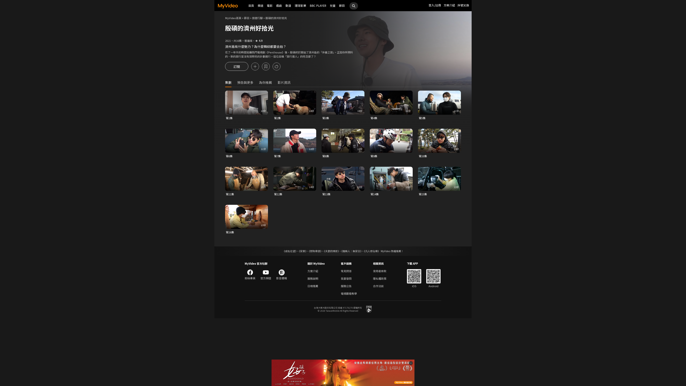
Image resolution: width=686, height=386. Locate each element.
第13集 (326, 194)
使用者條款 (379, 271)
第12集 (278, 194)
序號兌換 (463, 5)
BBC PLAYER (318, 5)
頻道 (260, 5)
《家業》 (302, 251)
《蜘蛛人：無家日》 (351, 251)
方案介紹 (449, 5)
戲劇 (279, 5)
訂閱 (236, 66)
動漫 (288, 5)
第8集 (325, 156)
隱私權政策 (379, 278)
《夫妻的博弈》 (331, 251)
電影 (270, 5)
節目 (342, 5)
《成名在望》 (289, 251)
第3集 (325, 118)
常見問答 (346, 271)
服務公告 (346, 286)
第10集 (423, 156)
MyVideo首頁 (233, 18)
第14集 (375, 194)
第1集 (229, 118)
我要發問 (346, 278)
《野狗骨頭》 (315, 251)
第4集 (374, 118)
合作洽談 (378, 286)
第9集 (374, 156)
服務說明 (312, 278)
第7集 (277, 156)
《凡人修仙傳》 (372, 251)
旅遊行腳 (257, 18)
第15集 (423, 194)
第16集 (230, 232)
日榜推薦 (312, 286)
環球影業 (300, 5)
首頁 (251, 5)
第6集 (229, 156)
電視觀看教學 (349, 293)
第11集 (230, 194)
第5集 (422, 118)
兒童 (332, 5)
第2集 (277, 118)
